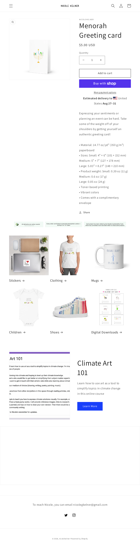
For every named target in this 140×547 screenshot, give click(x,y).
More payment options (105, 92)
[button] (11, 6)
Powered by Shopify (79, 538)
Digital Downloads (104, 332)
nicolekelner (64, 538)
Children (15, 332)
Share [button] (86, 212)
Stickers (15, 280)
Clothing (56, 280)
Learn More (90, 406)
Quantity (83, 52)
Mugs (95, 280)
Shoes (54, 332)
